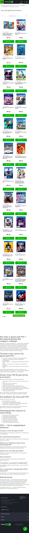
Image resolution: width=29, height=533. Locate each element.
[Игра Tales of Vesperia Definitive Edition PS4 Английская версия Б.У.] (21, 173)
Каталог (17, 5)
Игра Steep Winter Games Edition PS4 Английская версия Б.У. (8, 157)
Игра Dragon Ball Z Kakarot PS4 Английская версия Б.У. (20, 157)
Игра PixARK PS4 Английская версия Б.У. (21, 132)
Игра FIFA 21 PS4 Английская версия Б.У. (8, 83)
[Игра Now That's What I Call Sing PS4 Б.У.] (21, 198)
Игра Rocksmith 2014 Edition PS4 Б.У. (21, 108)
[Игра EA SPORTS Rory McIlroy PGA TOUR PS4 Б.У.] (21, 75)
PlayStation (23, 5)
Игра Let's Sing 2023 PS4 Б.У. (21, 230)
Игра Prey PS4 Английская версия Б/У (8, 304)
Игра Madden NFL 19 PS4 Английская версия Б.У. (8, 255)
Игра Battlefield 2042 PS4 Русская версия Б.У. (8, 132)
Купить (9, 41)
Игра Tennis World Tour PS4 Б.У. (8, 182)
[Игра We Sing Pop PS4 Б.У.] (21, 247)
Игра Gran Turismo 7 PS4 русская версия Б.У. (20, 304)
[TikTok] (8, 510)
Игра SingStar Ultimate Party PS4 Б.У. (21, 34)
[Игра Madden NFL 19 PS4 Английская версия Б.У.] (8, 247)
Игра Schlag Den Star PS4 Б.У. (8, 280)
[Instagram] (5, 509)
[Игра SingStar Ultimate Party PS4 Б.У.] (21, 25)
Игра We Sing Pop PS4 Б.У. (20, 254)
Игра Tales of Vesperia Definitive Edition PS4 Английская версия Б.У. (20, 182)
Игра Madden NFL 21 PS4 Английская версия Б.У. (8, 231)
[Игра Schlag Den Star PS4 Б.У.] (8, 271)
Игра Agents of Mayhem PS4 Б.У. (8, 108)
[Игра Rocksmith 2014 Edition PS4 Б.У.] (21, 99)
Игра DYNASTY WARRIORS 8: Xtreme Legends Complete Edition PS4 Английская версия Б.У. (20, 281)
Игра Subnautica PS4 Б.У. (20, 58)
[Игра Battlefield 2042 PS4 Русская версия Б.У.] (8, 124)
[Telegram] (1, 509)
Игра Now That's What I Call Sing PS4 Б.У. (20, 206)
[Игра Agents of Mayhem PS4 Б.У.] (8, 99)
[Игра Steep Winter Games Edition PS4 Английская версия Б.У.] (8, 148)
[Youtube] (3, 509)
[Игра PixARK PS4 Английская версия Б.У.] (21, 124)
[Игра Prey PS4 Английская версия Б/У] (8, 296)
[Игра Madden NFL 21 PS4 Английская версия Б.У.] (8, 222)
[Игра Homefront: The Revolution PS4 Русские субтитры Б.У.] (8, 198)
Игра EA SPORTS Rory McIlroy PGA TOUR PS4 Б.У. (21, 83)
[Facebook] (6, 509)
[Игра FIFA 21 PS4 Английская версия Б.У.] (8, 75)
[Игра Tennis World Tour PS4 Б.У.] (8, 173)
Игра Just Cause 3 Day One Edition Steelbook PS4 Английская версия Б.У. (8, 34)
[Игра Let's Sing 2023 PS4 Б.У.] (21, 222)
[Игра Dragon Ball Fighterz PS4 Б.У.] (8, 50)
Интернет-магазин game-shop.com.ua (8, 5)
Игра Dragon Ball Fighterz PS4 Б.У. (8, 59)
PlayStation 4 (5, 6)
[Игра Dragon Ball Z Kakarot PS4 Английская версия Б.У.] (21, 148)
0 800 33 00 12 (22, 496)
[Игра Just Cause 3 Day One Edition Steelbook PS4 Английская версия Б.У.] (8, 25)
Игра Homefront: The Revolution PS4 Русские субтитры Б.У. (7, 206)
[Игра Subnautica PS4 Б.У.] (21, 50)
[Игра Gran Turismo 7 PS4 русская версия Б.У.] (21, 296)
